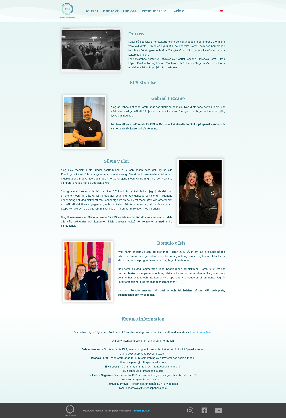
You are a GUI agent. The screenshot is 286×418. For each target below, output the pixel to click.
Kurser (92, 11)
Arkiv (178, 11)
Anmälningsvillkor (141, 410)
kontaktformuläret (201, 332)
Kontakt (111, 11)
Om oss (130, 11)
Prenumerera (154, 11)
